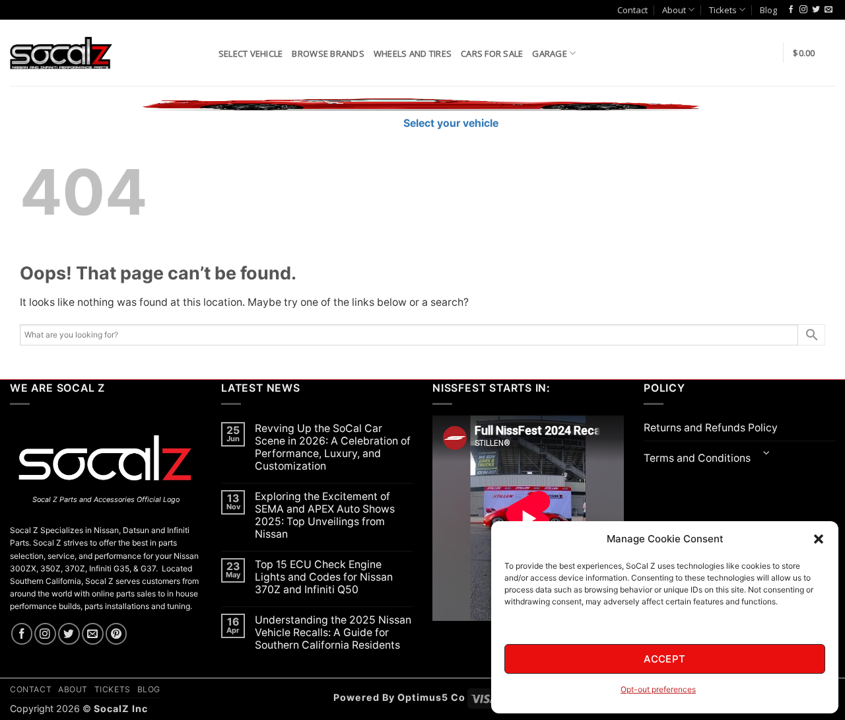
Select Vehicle (251, 53)
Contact (632, 10)
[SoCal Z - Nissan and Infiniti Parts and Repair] (61, 52)
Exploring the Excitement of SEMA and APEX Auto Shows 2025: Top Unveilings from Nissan (325, 515)
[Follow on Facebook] (791, 10)
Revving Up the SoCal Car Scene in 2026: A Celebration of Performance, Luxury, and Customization (333, 447)
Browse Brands (328, 53)
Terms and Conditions (697, 458)
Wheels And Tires (413, 53)
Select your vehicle (449, 123)
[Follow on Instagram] (803, 10)
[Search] (204, 52)
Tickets (723, 10)
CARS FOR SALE (492, 53)
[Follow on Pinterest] (116, 634)
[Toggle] (767, 454)
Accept (665, 659)
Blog (768, 10)
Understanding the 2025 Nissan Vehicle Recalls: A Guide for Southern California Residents (333, 632)
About (674, 10)
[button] (818, 539)
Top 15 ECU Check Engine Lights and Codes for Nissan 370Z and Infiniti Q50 (324, 577)
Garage (549, 53)
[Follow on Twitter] (816, 10)
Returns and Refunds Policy (711, 427)
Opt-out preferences (658, 689)
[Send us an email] (828, 10)
